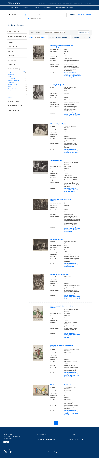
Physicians (11, 74)
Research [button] (14, 7)
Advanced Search (84, 15)
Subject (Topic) (14, 69)
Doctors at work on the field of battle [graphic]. (60, 200)
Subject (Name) (14, 101)
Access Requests (52, 3)
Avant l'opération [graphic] (57, 85)
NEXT (90, 423)
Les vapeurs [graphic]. (56, 239)
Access (10, 42)
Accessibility (73, 434)
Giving (71, 437)
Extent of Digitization (17, 36)
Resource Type (13, 55)
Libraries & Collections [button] (42, 7)
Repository (12, 46)
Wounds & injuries (12, 84)
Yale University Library (13, 3)
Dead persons (11, 95)
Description (32, 18)
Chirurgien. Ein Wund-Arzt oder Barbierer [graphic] (61, 346)
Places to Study (88, 3)
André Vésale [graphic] (56, 160)
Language (12, 60)
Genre (10, 51)
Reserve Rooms (78, 3)
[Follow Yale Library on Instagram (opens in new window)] (6, 442)
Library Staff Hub (74, 442)
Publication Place (15, 106)
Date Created (13, 110)
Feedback (39, 442)
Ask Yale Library (67, 3)
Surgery (10, 76)
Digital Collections (15, 25)
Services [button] (25, 7)
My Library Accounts (43, 437)
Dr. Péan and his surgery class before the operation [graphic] (61, 46)
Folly (9, 86)
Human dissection (12, 88)
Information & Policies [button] (64, 7)
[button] (72, 15)
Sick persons (11, 78)
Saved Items (42, 3)
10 (75, 37)
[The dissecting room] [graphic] (59, 124)
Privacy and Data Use (76, 439)
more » (10, 97)
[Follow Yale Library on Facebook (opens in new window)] (4, 442)
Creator (11, 64)
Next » (43, 37)
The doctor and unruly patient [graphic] (61, 385)
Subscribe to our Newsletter (46, 439)
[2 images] (40, 390)
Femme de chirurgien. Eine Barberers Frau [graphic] (61, 306)
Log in (59, 3)
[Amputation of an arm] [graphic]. (59, 274)
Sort (58, 37)
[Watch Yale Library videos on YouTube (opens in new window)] (8, 442)
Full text (39, 18)
